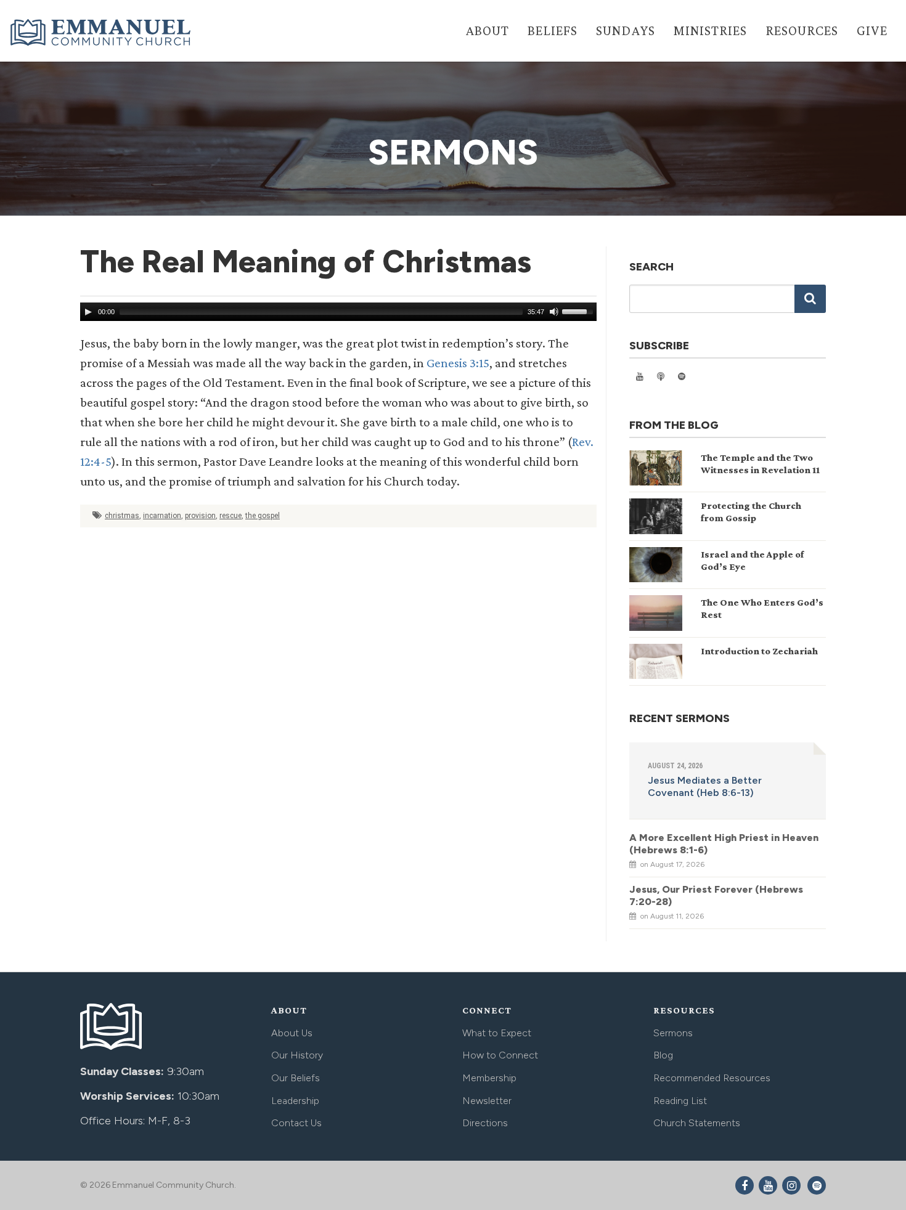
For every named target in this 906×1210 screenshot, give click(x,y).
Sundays (625, 30)
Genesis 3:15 (457, 362)
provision (200, 515)
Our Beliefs (295, 1078)
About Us (291, 1033)
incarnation (162, 515)
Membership (489, 1078)
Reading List (680, 1100)
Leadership (295, 1100)
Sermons (673, 1033)
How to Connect (500, 1055)
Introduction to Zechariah (759, 651)
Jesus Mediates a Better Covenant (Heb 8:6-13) (705, 786)
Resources (801, 30)
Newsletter (487, 1100)
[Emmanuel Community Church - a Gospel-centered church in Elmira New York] (101, 32)
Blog (663, 1055)
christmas (122, 515)
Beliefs (552, 30)
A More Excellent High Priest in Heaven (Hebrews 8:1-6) (723, 844)
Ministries (710, 30)
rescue (230, 515)
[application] (338, 311)
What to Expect (496, 1033)
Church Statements (696, 1123)
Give (872, 30)
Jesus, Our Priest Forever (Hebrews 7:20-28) (716, 895)
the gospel (262, 515)
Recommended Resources (711, 1078)
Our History (297, 1055)
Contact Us (296, 1123)
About (487, 30)
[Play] (88, 312)
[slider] (579, 310)
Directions (485, 1123)
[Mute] (554, 312)
